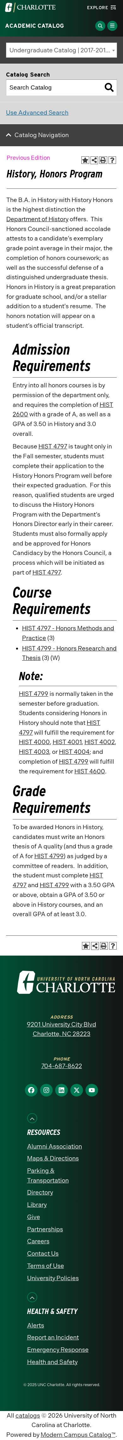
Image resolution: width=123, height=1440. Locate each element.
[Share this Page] (94, 160)
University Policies (53, 1278)
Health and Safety (52, 1362)
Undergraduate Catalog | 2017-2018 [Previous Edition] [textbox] (63, 50)
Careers (38, 1241)
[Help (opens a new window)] (112, 160)
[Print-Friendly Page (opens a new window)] (103, 160)
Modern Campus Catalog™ (78, 1434)
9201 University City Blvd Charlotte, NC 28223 (61, 1029)
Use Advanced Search (37, 112)
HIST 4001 (67, 742)
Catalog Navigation (42, 135)
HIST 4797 (52, 446)
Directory (40, 1192)
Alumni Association (54, 1146)
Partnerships (45, 1229)
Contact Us (43, 1253)
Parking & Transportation (48, 1175)
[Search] (109, 87)
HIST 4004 (74, 751)
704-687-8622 (61, 1066)
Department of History (37, 219)
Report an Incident (53, 1337)
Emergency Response (58, 1349)
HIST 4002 (100, 742)
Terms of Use (45, 1265)
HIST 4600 (89, 771)
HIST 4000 (34, 742)
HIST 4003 (34, 751)
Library (37, 1204)
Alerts (35, 1325)
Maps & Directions (53, 1158)
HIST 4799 (33, 693)
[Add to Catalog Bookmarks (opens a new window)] (85, 160)
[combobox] (61, 50)
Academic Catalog (34, 26)
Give (33, 1217)
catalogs (27, 1415)
